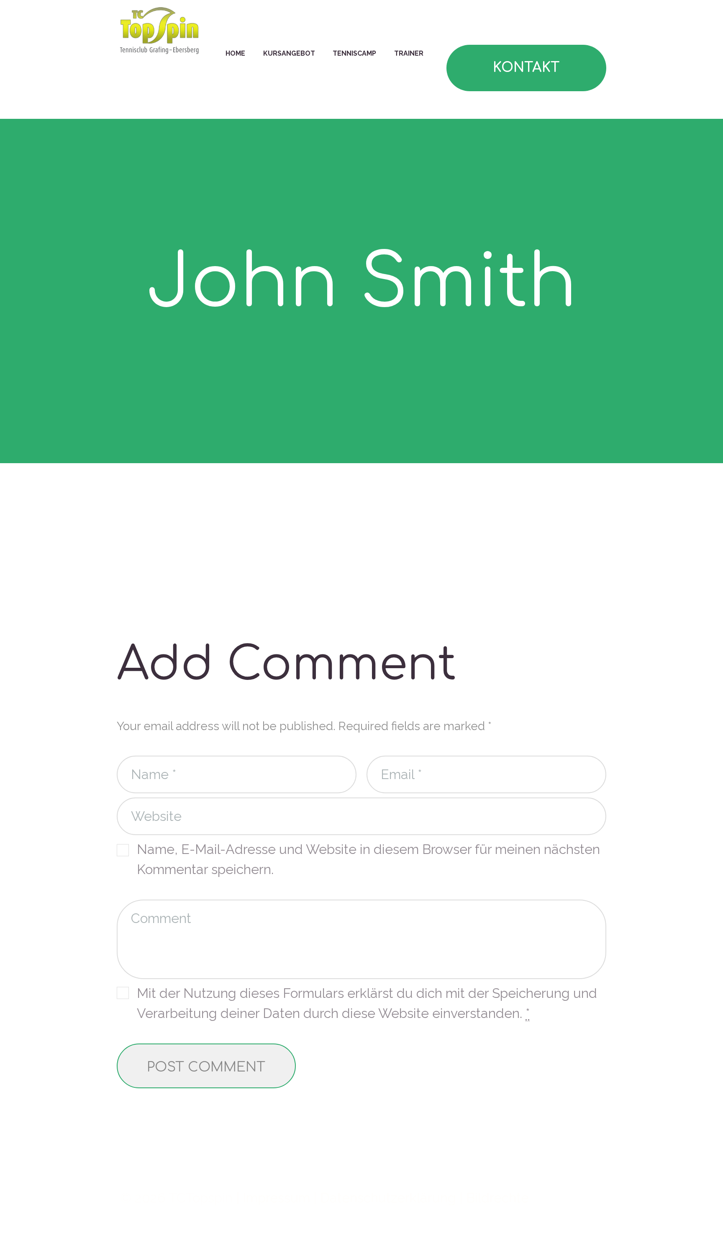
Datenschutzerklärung (388, 1197)
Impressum (276, 1197)
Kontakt (526, 67)
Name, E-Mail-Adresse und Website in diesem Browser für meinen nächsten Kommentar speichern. (368, 859)
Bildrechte (497, 1197)
